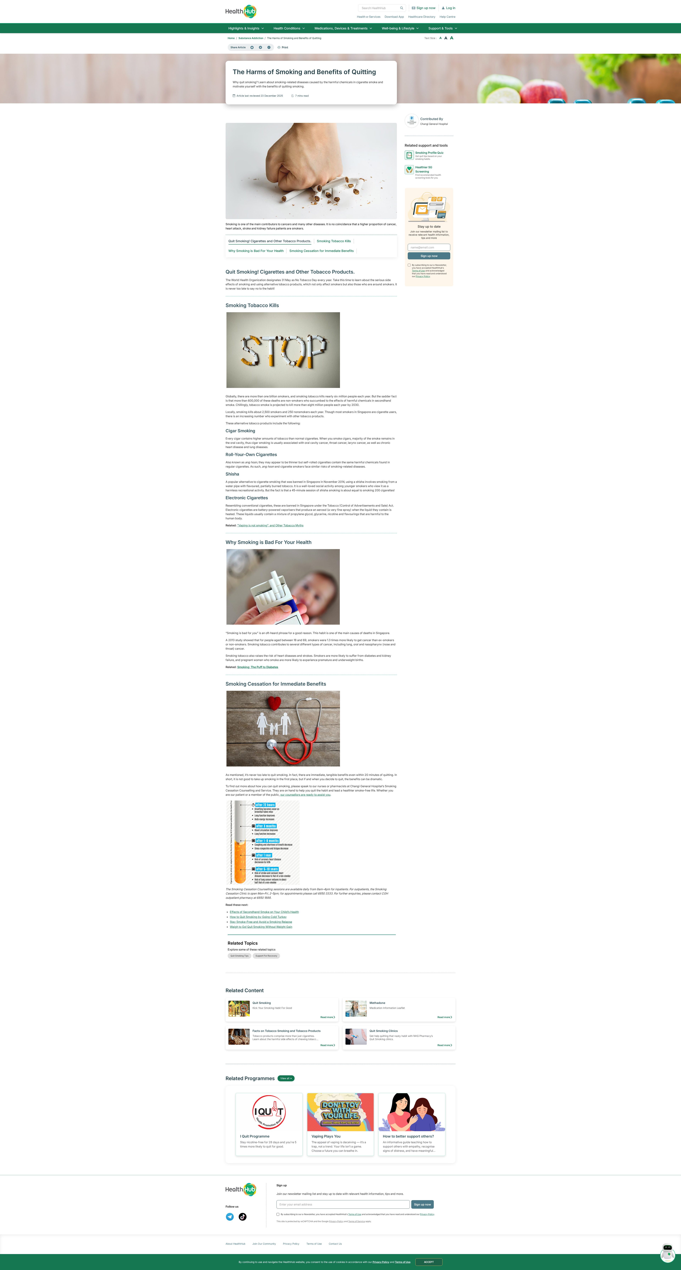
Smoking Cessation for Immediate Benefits (321, 251)
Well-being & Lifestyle (398, 28)
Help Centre (447, 16)
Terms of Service (356, 1221)
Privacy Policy (423, 276)
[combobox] (382, 8)
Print (285, 47)
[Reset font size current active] (445, 38)
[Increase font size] (451, 38)
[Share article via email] (252, 47)
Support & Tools (440, 28)
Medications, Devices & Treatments (341, 28)
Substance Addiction (251, 38)
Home (231, 38)
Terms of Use (418, 270)
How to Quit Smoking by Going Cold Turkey (258, 917)
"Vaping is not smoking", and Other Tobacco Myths (270, 525)
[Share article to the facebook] (269, 47)
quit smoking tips (239, 955)
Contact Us (335, 1243)
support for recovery (266, 955)
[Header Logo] (241, 11)
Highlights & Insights (243, 28)
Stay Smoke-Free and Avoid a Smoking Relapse (261, 922)
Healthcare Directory (421, 16)
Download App (394, 16)
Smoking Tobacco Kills (334, 241)
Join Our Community (264, 1243)
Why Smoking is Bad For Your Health (256, 251)
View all (284, 1078)
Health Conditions (287, 28)
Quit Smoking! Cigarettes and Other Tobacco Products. (269, 241)
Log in (450, 8)
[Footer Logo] (241, 1189)
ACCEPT (429, 1261)
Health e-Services (368, 16)
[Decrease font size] (440, 38)
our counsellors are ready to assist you (305, 794)
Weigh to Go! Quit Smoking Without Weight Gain (261, 927)
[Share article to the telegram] (260, 47)
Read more (326, 1017)
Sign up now (426, 8)
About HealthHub (235, 1243)
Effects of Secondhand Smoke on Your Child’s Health (264, 912)
